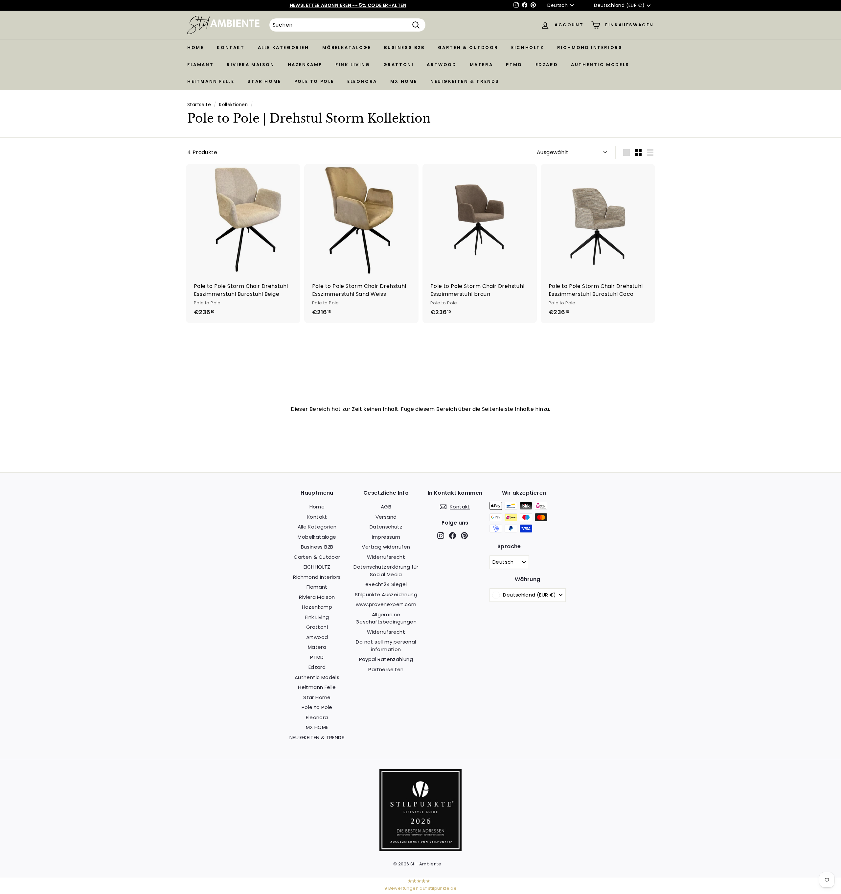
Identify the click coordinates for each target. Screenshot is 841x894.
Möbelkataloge (346, 47)
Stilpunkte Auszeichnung (386, 594)
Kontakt (230, 47)
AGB (386, 506)
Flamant (200, 64)
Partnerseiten (385, 669)
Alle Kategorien (283, 47)
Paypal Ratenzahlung (386, 659)
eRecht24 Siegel (386, 584)
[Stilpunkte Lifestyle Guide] (420, 849)
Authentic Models (600, 64)
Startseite (199, 105)
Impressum (386, 536)
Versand (386, 516)
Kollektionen (233, 105)
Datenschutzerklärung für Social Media (386, 570)
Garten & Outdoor (468, 47)
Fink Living (352, 64)
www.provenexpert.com (386, 604)
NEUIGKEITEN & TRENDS (464, 81)
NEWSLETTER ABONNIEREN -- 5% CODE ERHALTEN (348, 5)
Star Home (264, 81)
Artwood (441, 64)
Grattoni (398, 64)
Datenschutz (386, 526)
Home (195, 47)
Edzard (546, 64)
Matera (481, 64)
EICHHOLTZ (527, 47)
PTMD (514, 64)
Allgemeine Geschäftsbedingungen (386, 618)
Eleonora (362, 81)
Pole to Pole (314, 81)
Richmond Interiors (590, 47)
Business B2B (404, 47)
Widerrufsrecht (386, 556)
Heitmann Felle (210, 81)
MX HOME (403, 81)
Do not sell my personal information (386, 645)
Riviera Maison (250, 64)
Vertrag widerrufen (386, 546)
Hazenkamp (305, 64)
